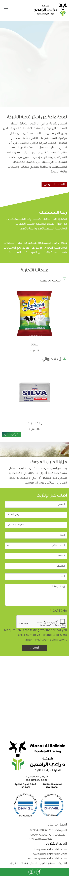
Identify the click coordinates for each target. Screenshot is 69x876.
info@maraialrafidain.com (50, 849)
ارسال (34, 648)
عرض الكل (11, 434)
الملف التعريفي (54, 184)
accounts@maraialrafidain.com (47, 858)
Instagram (31, 870)
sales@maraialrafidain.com (50, 854)
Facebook (39, 870)
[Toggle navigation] (6, 10)
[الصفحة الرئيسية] (50, 9)
